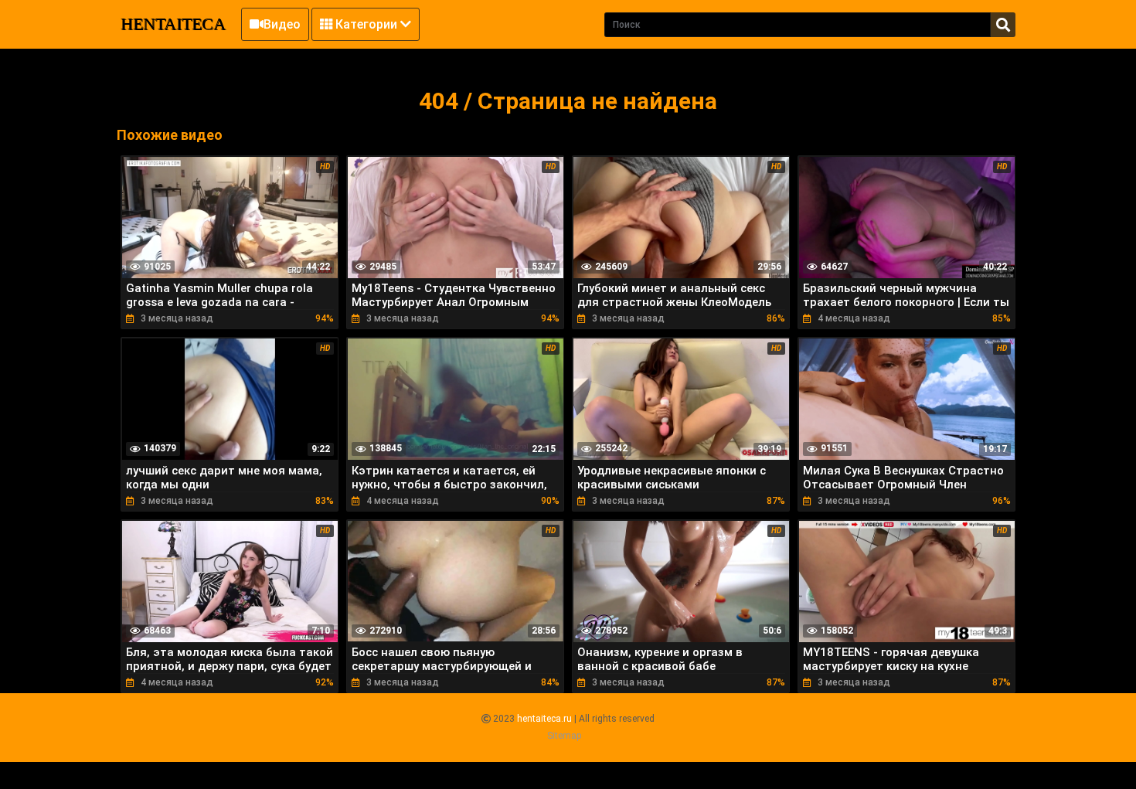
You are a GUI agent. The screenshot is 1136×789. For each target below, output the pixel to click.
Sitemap (564, 735)
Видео (282, 24)
